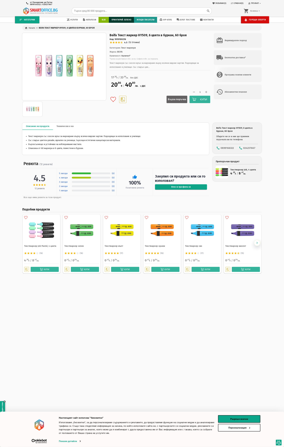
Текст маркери (128, 48)
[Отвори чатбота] (279, 443)
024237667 (47, 4)
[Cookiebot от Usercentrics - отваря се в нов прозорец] (39, 441)
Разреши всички (239, 419)
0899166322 (35, 4)
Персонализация (237, 427)
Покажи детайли (68, 441)
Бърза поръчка (177, 99)
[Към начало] (40, 11)
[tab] (37, 126)
